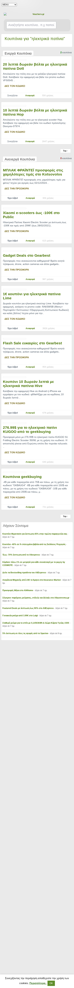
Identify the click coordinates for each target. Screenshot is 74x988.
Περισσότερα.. (38, 983)
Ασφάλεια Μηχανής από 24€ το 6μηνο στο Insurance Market (31, 580)
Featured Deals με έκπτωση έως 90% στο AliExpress (28, 608)
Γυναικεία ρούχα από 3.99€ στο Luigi (20, 615)
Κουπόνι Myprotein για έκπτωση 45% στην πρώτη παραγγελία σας (35, 534)
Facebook (69, 4)
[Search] (63, 25)
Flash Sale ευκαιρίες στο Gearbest (32, 343)
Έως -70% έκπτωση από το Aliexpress (21, 555)
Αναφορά (29, 95)
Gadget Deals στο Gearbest (26, 255)
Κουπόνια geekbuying (22, 477)
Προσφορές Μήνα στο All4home (18, 590)
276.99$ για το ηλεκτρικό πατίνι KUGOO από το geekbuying (30, 430)
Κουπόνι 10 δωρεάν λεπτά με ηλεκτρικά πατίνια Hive (28, 384)
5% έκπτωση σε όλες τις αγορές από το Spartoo (25, 633)
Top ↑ (65, 151)
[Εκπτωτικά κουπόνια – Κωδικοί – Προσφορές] (37, 14)
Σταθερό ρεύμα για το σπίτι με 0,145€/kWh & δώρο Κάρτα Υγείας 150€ (36, 623)
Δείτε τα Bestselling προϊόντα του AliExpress (24, 572)
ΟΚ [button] (51, 983)
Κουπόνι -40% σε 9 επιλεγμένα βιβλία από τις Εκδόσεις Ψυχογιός (34, 544)
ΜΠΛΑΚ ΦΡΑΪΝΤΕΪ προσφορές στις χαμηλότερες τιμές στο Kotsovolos (33, 172)
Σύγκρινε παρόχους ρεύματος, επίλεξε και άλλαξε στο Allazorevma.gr (36, 598)
